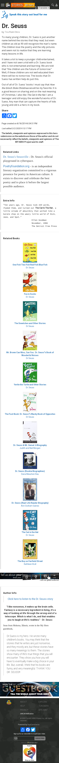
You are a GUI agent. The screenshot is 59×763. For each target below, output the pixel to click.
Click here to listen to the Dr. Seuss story (30, 599)
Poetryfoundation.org (16, 166)
